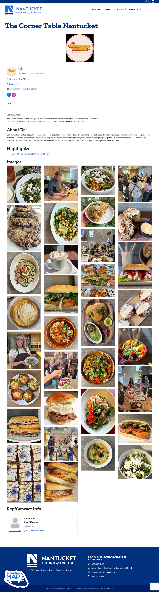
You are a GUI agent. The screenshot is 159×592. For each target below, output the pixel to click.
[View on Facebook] (9, 96)
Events (107, 9)
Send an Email (29, 526)
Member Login (47, 570)
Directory (94, 9)
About (120, 9)
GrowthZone (108, 588)
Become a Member (64, 570)
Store (147, 9)
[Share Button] (21, 69)
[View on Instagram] (14, 96)
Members (134, 9)
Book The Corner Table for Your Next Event (30, 154)
